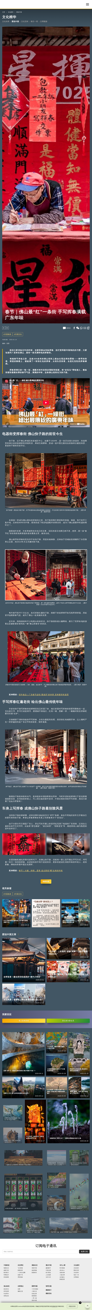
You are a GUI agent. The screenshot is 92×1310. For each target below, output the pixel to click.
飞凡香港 (20, 1281)
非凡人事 (62, 1278)
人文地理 (48, 1287)
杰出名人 (62, 1283)
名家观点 (20, 1299)
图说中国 (19, 12)
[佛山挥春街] (24, 844)
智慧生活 (6, 1281)
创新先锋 (62, 1285)
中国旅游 (7, 334)
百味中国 (34, 1281)
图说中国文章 (9, 934)
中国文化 (18, 334)
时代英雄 (62, 1281)
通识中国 (48, 1278)
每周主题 (48, 1299)
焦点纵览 (6, 1299)
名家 (19, 1302)
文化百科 (24, 21)
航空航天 (6, 1285)
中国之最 (48, 1283)
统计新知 (48, 1285)
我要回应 (46, 881)
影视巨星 (62, 1292)
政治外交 (6, 1302)
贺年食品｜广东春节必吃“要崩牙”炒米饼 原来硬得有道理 (44, 695)
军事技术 (6, 1287)
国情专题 (34, 1299)
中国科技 (6, 1278)
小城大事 (62, 1287)
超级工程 (6, 1283)
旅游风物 (14, 918)
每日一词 (34, 21)
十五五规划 (35, 1302)
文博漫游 (43, 21)
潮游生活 (6, 918)
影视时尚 (34, 1285)
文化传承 (5, 21)
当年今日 (48, 1290)
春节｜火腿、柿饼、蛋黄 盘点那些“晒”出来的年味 (41, 871)
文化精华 (10, 12)
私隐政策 (54, 1306)
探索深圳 (20, 1283)
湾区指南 (20, 1290)
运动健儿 (62, 1290)
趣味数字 (48, 1281)
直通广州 (20, 1287)
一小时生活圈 (21, 1285)
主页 (3, 12)
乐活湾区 (20, 1278)
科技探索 (6, 1290)
